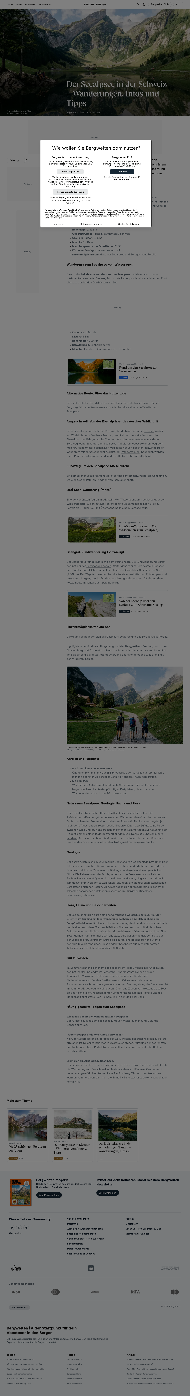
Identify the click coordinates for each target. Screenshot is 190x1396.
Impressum (58, 224)
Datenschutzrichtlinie (91, 224)
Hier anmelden (121, 179)
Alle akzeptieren (70, 171)
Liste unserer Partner (123, 216)
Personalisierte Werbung (70, 192)
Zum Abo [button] (122, 171)
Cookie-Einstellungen (128, 224)
